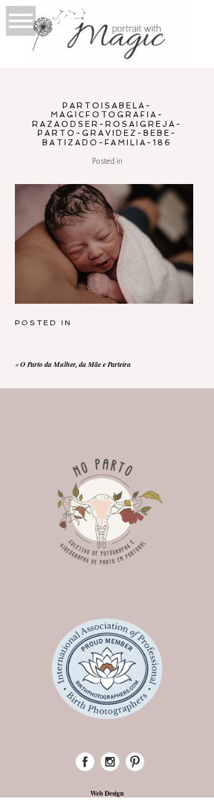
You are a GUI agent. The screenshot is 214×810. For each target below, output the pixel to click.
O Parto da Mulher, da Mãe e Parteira (75, 364)
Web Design (107, 793)
